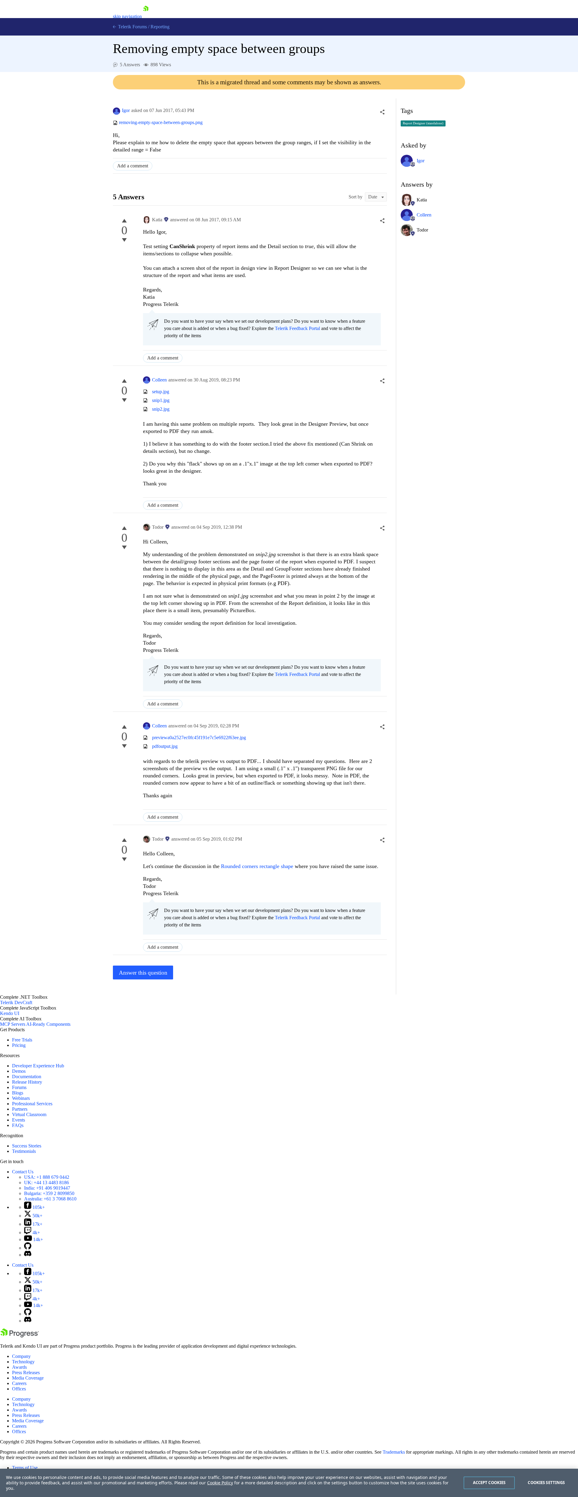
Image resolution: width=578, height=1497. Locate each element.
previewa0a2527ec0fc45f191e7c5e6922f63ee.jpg (199, 737)
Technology (23, 1361)
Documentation (26, 1076)
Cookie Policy (220, 1483)
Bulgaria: (49, 1193)
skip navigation (127, 16)
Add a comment (132, 165)
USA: (46, 1177)
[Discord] (27, 1254)
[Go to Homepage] (145, 16)
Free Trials (22, 1039)
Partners (19, 1109)
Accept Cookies (489, 1482)
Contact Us (22, 1171)
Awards (19, 1367)
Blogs (17, 1092)
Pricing (19, 1045)
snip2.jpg (160, 409)
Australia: (50, 1198)
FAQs (17, 1125)
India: (47, 1187)
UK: (46, 1182)
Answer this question (143, 972)
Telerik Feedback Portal (297, 328)
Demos (19, 1071)
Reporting (160, 26)
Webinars (21, 1098)
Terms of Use (25, 1467)
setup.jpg (160, 391)
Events (18, 1119)
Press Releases (26, 1372)
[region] (289, 1483)
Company (21, 1356)
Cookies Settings (546, 1482)
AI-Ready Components (48, 1024)
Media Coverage (28, 1377)
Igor (126, 110)
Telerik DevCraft (16, 1002)
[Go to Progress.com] (19, 1335)
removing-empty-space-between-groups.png (161, 122)
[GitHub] (27, 1247)
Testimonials (24, 1151)
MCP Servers (12, 1024)
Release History (27, 1082)
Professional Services (32, 1103)
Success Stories (26, 1145)
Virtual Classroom (29, 1114)
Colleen (159, 379)
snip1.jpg (160, 400)
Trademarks (394, 1452)
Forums (19, 1087)
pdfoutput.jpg (165, 746)
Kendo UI (9, 1013)
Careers (19, 1383)
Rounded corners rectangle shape (257, 866)
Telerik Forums (132, 26)
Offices (19, 1388)
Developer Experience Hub (38, 1065)
